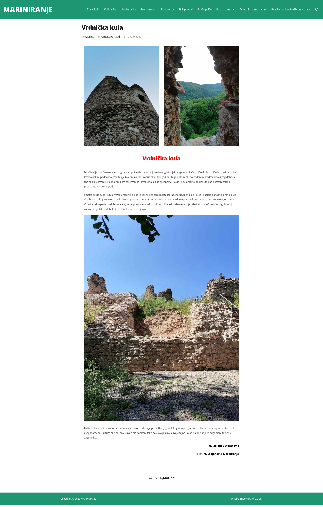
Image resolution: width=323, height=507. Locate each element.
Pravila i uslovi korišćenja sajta (290, 9)
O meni (244, 9)
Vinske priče (128, 9)
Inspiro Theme (239, 498)
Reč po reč (167, 9)
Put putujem (148, 9)
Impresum (260, 9)
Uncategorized (110, 37)
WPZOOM (257, 498)
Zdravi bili (93, 9)
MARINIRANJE (27, 9)
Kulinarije (110, 9)
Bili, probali (186, 9)
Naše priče (205, 9)
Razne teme (223, 9)
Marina (89, 37)
